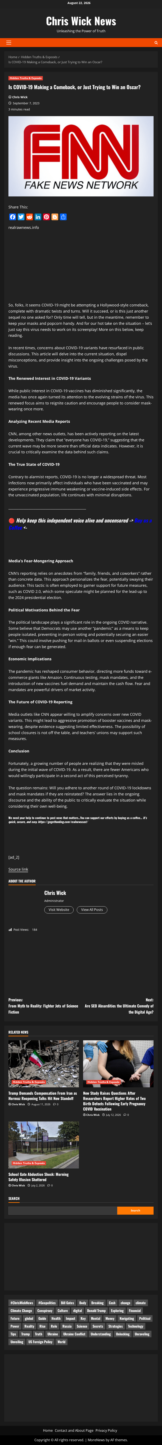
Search (14, 1198)
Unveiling (17, 1341)
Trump (25, 1333)
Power (15, 1326)
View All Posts (92, 909)
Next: (119, 1006)
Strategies (115, 1326)
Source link (18, 869)
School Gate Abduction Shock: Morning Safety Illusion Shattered (38, 1176)
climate (141, 1302)
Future (15, 1318)
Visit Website (59, 909)
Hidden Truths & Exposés (26, 78)
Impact (70, 1318)
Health (56, 1318)
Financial (135, 1310)
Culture (63, 1310)
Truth (38, 1333)
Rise (42, 1326)
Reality (29, 1326)
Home (48, 1430)
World (61, 1341)
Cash (112, 1302)
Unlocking (123, 1333)
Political (144, 1318)
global (29, 1318)
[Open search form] (156, 42)
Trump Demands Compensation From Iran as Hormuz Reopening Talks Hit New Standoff (42, 1095)
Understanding (101, 1333)
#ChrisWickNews (22, 1302)
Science (82, 1326)
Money (109, 1318)
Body (82, 1302)
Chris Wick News (81, 20)
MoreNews (96, 1440)
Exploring (117, 1310)
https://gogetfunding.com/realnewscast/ (63, 821)
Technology (135, 1326)
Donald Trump (96, 1310)
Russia (67, 1326)
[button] (8, 42)
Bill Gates (67, 1302)
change (125, 1302)
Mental (95, 1318)
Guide (42, 1318)
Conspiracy (44, 1310)
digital (77, 1310)
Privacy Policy (106, 1430)
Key (83, 1318)
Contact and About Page (74, 1430)
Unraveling (142, 1333)
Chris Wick (20, 97)
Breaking (97, 1302)
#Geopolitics (47, 1302)
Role (54, 1326)
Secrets (98, 1326)
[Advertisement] (81, 266)
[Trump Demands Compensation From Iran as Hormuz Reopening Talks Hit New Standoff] (43, 1063)
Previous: (43, 1006)
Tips (13, 1333)
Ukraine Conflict (74, 1333)
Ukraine (52, 1333)
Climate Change (21, 1310)
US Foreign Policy (40, 1341)
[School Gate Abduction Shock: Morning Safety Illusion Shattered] (43, 1144)
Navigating (127, 1318)
